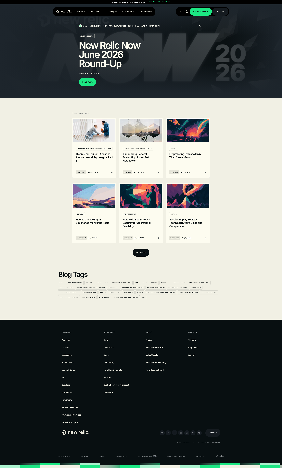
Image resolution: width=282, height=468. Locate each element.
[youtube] (162, 432)
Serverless (114, 288)
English (221, 456)
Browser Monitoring (156, 288)
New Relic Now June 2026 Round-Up (109, 54)
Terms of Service (64, 456)
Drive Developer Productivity (91, 288)
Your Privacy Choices (144, 456)
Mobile (103, 292)
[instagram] (186, 432)
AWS (143, 297)
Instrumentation (209, 292)
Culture (89, 283)
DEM (143, 26)
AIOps (163, 283)
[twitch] (193, 432)
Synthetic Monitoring (199, 283)
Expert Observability (69, 292)
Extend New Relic (178, 283)
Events (144, 283)
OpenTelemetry (88, 297)
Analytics (128, 292)
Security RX (114, 292)
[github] (174, 432)
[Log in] (186, 11)
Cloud (62, 283)
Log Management (75, 283)
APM (105, 26)
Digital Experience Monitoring (161, 292)
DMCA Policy (85, 456)
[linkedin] (180, 432)
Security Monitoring (121, 283)
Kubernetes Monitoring (132, 288)
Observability (95, 26)
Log (134, 26)
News (157, 26)
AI (138, 26)
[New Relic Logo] (63, 11)
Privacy (103, 456)
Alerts (140, 292)
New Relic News (66, 288)
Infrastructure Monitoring (120, 26)
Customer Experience (178, 288)
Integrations (103, 283)
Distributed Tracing (69, 297)
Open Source (104, 297)
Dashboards (196, 288)
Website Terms (121, 456)
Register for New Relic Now (159, 2)
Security (150, 26)
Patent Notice (201, 456)
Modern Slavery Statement (176, 456)
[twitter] (168, 432)
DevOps (154, 283)
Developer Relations (188, 292)
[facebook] (199, 432)
